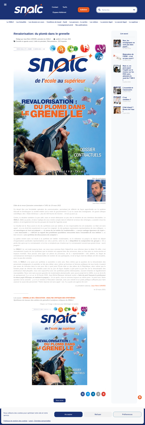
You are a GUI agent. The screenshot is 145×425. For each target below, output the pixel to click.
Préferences (127, 414)
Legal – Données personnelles (40, 421)
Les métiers (94, 22)
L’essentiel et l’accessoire (128, 89)
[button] (83, 394)
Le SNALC (10, 22)
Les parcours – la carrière (78, 22)
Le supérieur (133, 22)
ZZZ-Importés (62, 41)
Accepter (68, 414)
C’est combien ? (127, 98)
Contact (55, 7)
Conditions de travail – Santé (57, 22)
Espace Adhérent (59, 12)
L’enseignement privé (65, 25)
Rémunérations (52, 41)
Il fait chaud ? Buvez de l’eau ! (128, 109)
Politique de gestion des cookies (15, 421)
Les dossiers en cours (36, 22)
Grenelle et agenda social (24, 41)
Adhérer (83, 10)
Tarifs (65, 7)
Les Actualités (21, 22)
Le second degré (121, 22)
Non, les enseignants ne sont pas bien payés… (129, 44)
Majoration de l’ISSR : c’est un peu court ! (128, 56)
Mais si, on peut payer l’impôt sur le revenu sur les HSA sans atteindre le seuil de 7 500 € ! (129, 73)
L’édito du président (40, 41)
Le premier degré (106, 22)
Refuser (98, 414)
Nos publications (81, 25)
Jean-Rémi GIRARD (98, 286)
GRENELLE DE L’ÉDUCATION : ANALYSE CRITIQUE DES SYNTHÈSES (49, 298)
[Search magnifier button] (99, 9)
